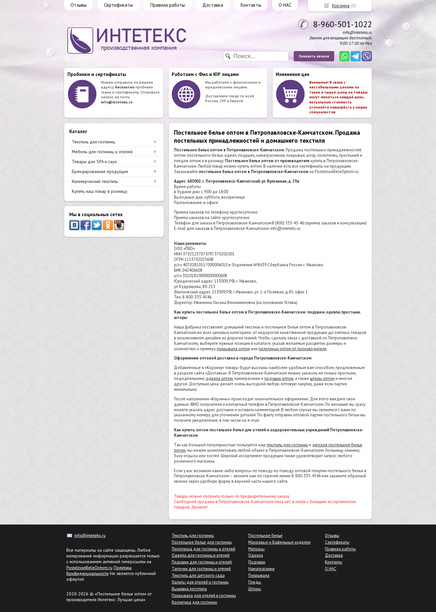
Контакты (251, 5)
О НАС (285, 5)
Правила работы (167, 5)
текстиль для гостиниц (287, 445)
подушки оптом (278, 378)
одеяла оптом (219, 378)
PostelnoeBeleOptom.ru (89, 567)
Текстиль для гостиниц (93, 142)
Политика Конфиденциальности (99, 570)
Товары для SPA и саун (94, 161)
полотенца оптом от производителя (293, 348)
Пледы (254, 582)
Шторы (254, 589)
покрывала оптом (233, 348)
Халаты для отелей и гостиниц (200, 582)
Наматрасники (261, 568)
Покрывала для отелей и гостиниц (204, 595)
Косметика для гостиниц (194, 602)
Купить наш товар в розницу (99, 191)
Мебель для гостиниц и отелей (102, 152)
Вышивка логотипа (189, 589)
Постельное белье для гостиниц (202, 542)
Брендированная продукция (100, 171)
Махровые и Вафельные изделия (279, 542)
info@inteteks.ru (90, 535)
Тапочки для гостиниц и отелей (201, 568)
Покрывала (258, 575)
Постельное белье (265, 535)
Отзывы (78, 5)
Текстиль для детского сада (198, 575)
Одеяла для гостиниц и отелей (200, 555)
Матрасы (256, 549)
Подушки (256, 562)
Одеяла (255, 555)
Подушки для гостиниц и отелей (202, 562)
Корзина (341, 6)
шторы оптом (322, 378)
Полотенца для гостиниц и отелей (203, 549)
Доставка (212, 5)
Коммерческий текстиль (95, 181)
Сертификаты (118, 5)
